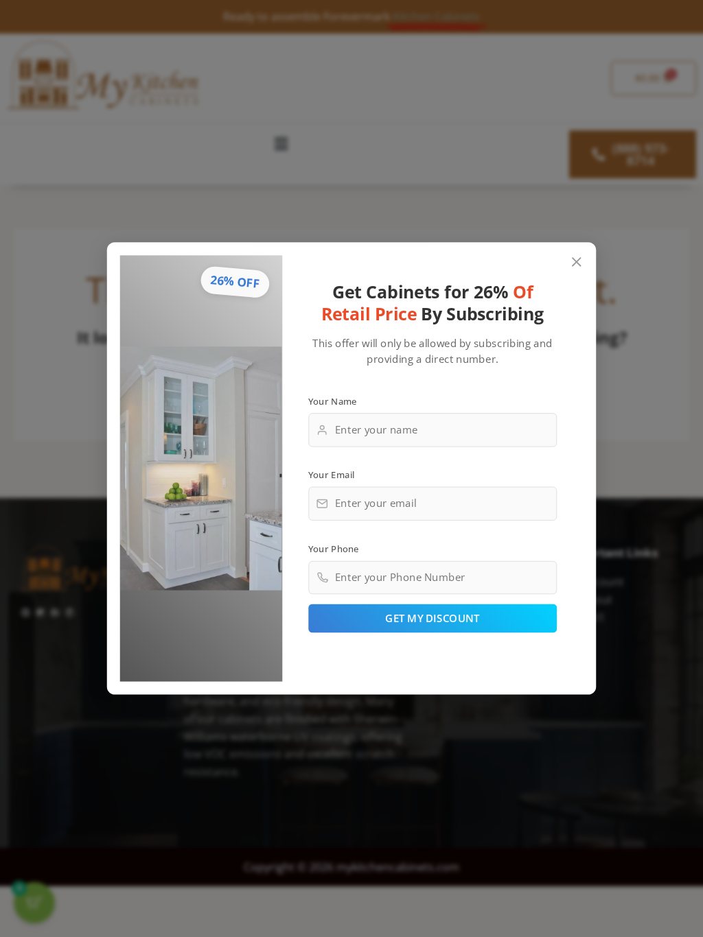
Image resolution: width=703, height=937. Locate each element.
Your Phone (333, 548)
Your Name (332, 400)
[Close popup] (577, 262)
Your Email (331, 474)
